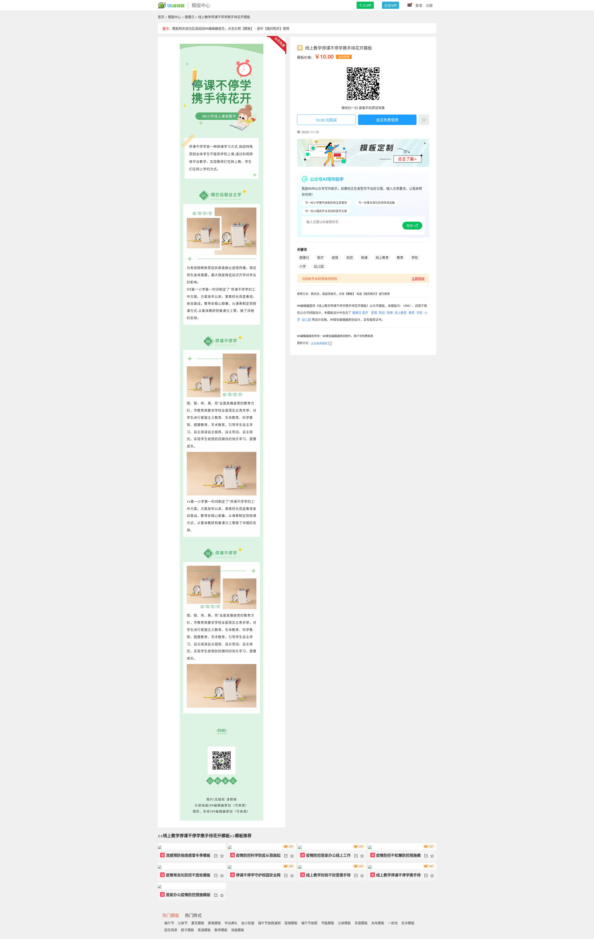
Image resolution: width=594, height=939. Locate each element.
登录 (418, 5)
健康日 (189, 16)
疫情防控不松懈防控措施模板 (395, 857)
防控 (349, 257)
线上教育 (382, 257)
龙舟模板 (377, 922)
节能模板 (327, 922)
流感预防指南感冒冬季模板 (186, 855)
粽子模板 (187, 929)
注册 (429, 5)
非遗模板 (361, 922)
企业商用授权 (319, 343)
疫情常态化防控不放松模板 (186, 875)
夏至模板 (197, 922)
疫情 (335, 257)
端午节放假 (309, 922)
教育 (400, 257)
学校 (414, 257)
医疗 (320, 257)
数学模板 (220, 929)
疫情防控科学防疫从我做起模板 (255, 857)
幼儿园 (319, 266)
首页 (161, 16)
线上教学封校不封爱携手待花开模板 (325, 876)
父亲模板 (344, 922)
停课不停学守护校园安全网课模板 (255, 876)
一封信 (393, 922)
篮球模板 (290, 922)
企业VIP (390, 5)
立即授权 (418, 278)
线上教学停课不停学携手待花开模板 (395, 876)
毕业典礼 (231, 922)
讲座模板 (237, 929)
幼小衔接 (247, 922)
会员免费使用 (387, 119)
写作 (410, 225)
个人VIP (365, 5)
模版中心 (174, 16)
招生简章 (170, 929)
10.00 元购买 (326, 120)
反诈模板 (407, 922)
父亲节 (182, 922)
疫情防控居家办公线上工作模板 (325, 857)
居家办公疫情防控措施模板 (186, 894)
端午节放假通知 (269, 922)
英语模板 (204, 929)
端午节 (169, 922)
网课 (364, 257)
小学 (302, 266)
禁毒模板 (214, 922)
